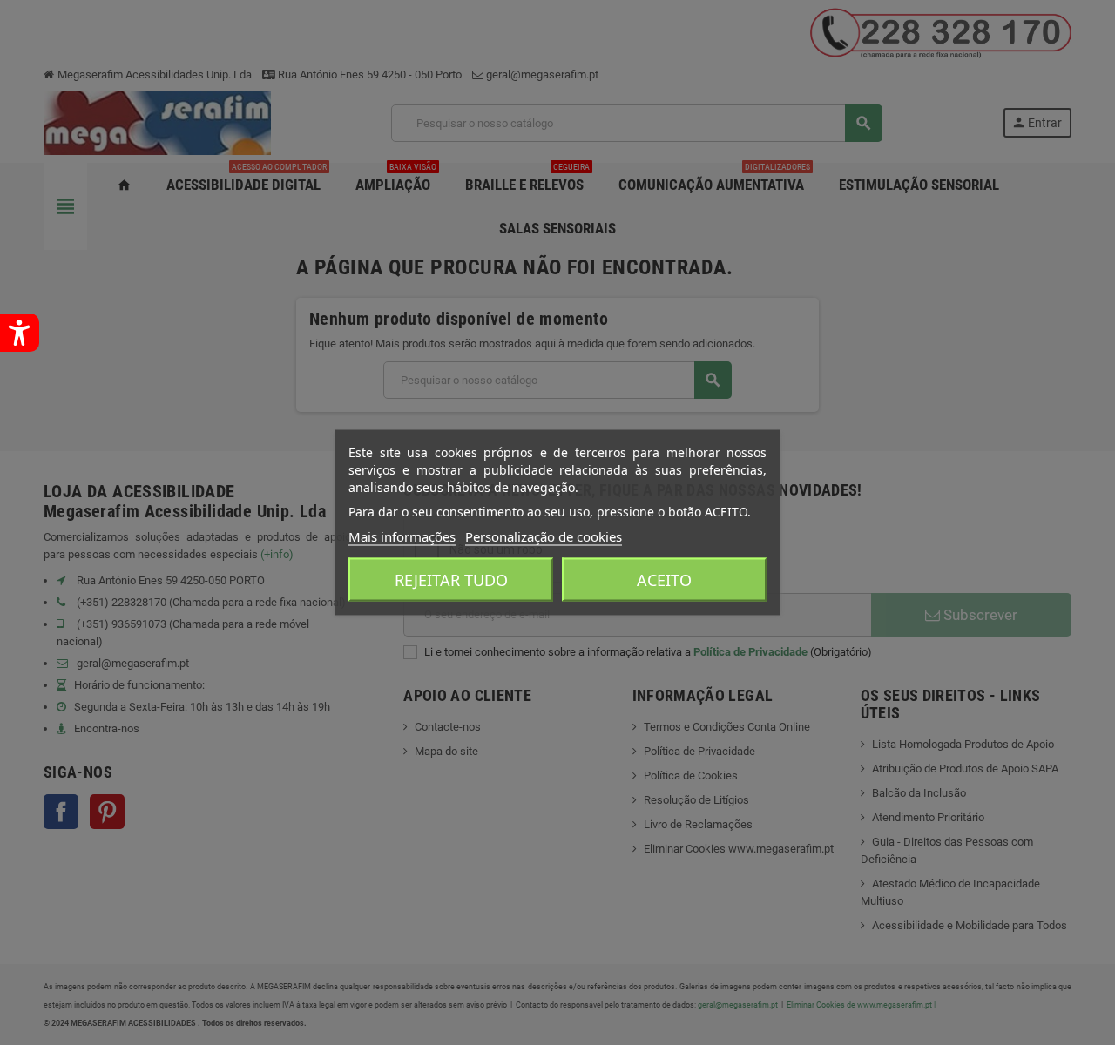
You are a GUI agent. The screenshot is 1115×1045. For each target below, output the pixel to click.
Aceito (664, 580)
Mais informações (402, 536)
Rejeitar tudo (451, 580)
